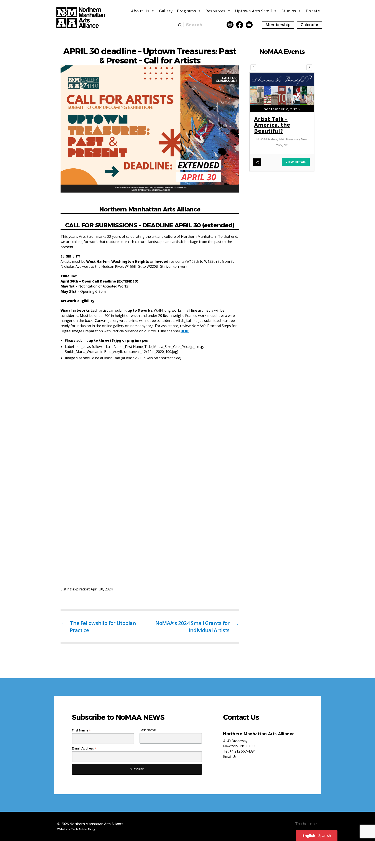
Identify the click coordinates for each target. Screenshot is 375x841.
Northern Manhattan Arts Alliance (96, 823)
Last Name (148, 730)
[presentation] (253, 67)
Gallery (166, 10)
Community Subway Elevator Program (278, 154)
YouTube (249, 24)
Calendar (309, 24)
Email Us (230, 756)
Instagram (230, 24)
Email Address (84, 748)
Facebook (239, 24)
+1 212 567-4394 (242, 751)
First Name (81, 730)
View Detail (296, 176)
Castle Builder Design (83, 829)
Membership (278, 24)
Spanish (324, 835)
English (309, 835)
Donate (313, 10)
